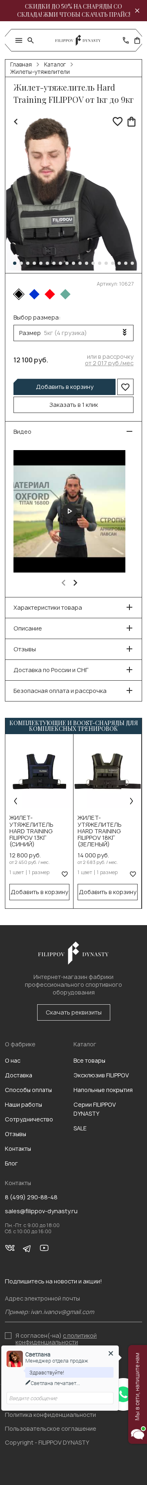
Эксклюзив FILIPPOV (101, 1075)
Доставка (18, 1075)
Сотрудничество (29, 1119)
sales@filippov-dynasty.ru (41, 1211)
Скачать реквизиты (74, 1012)
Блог (11, 1163)
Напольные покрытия (103, 1090)
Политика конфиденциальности (50, 1414)
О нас (12, 1060)
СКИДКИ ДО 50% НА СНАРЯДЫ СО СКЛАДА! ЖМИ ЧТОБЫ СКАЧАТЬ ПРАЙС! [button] (73, 10)
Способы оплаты (28, 1090)
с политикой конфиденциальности (56, 1339)
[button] (14, 263)
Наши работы (23, 1104)
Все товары (89, 1060)
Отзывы (15, 1134)
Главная (21, 64)
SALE (80, 1128)
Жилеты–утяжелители (40, 71)
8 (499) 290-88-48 (31, 1197)
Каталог (55, 64)
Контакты (18, 1148)
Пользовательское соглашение (50, 1428)
